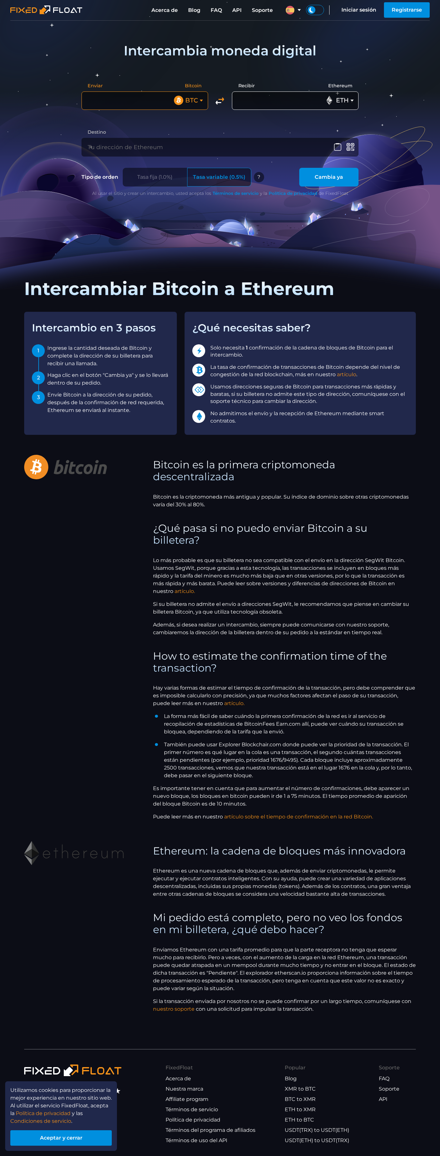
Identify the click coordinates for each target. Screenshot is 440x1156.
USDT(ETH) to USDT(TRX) (317, 1140)
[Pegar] (337, 147)
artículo (346, 374)
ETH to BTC (299, 1120)
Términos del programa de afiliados (210, 1130)
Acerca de (164, 10)
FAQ (216, 10)
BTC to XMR (300, 1099)
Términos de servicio (236, 193)
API (237, 10)
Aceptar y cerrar (61, 1138)
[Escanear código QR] (350, 147)
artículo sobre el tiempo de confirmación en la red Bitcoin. (298, 817)
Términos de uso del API (196, 1140)
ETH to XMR (300, 1109)
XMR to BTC (300, 1089)
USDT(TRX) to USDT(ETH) (317, 1130)
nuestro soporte (174, 1009)
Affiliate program (187, 1099)
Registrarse (407, 10)
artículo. (185, 591)
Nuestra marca (184, 1089)
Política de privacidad (293, 193)
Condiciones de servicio (40, 1121)
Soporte (262, 10)
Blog (194, 10)
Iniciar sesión (358, 10)
